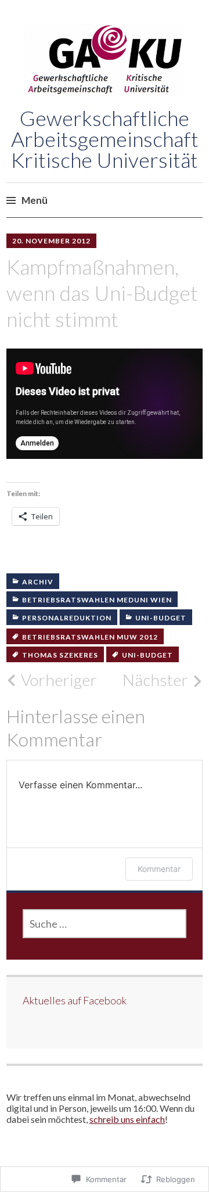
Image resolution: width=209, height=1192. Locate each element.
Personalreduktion (66, 617)
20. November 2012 (51, 240)
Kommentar (159, 869)
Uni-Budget (160, 617)
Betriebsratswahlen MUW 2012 (90, 637)
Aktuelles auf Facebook (75, 1000)
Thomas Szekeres (60, 655)
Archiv (37, 581)
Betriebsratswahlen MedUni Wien (97, 599)
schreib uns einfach (127, 1119)
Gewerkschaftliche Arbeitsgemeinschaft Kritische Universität (105, 139)
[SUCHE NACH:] (104, 923)
